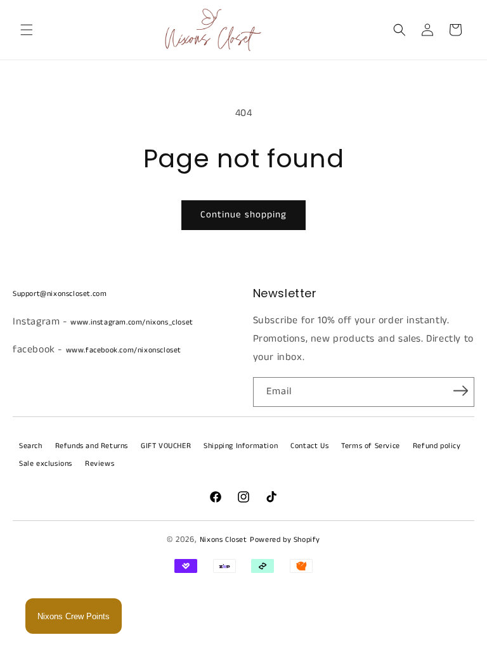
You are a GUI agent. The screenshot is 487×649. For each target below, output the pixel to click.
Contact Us (309, 445)
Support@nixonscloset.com (60, 293)
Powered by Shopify (285, 539)
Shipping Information (241, 445)
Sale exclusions (45, 463)
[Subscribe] (460, 391)
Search (30, 445)
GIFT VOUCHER (166, 445)
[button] (27, 30)
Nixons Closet (223, 539)
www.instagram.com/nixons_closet (131, 322)
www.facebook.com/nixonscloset (123, 350)
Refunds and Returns (91, 445)
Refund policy (437, 445)
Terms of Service (370, 445)
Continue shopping (243, 214)
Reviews (99, 463)
